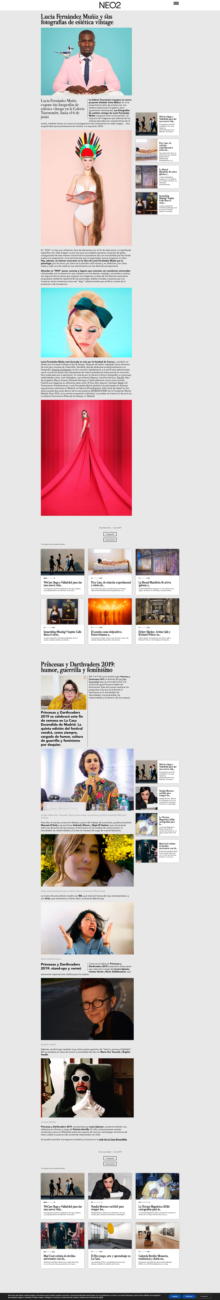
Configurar (204, 1296)
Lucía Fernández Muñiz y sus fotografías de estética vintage (77, 19)
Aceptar (175, 1296)
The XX (120, 378)
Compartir (110, 534)
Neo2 (120, 383)
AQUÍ (101, 1297)
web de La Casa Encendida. (113, 1140)
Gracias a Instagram (61, 370)
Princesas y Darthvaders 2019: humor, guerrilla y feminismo (78, 667)
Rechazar (189, 1296)
